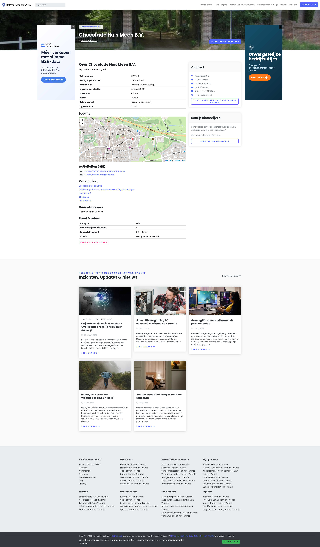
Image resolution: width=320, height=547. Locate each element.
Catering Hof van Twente (174, 467)
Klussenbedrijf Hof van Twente (94, 496)
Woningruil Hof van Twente (216, 496)
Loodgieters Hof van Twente (175, 477)
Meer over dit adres (93, 242)
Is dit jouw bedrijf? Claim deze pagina (215, 101)
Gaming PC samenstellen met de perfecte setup (212, 322)
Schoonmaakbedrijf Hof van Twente (96, 506)
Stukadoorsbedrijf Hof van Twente (178, 480)
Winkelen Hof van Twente (215, 464)
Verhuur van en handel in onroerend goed (104, 171)
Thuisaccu (84, 197)
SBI (217, 5)
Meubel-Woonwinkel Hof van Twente (221, 467)
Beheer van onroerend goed (100, 174)
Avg (81, 480)
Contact (293, 5)
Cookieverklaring (87, 477)
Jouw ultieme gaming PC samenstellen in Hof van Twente (156, 322)
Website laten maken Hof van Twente (138, 506)
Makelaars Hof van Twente (92, 509)
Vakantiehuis (85, 200)
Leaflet (169, 160)
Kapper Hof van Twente (132, 474)
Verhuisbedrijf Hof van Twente (176, 483)
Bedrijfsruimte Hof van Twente (217, 506)
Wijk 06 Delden (202, 87)
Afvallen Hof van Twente (132, 480)
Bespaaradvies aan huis (91, 27)
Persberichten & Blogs (267, 5)
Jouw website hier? (204, 95)
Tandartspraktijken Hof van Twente (179, 474)
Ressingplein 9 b (89, 40)
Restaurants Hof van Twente (176, 464)
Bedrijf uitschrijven (215, 141)
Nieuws (283, 5)
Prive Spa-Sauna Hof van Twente (219, 499)
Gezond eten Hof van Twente (134, 483)
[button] (132, 139)
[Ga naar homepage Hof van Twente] (17, 5)
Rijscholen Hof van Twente (133, 464)
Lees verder (89, 353)
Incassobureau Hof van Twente (218, 503)
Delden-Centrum (203, 83)
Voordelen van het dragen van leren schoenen (159, 396)
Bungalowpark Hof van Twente (218, 486)
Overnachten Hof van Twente (217, 480)
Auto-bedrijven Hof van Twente (177, 496)
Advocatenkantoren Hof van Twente (180, 512)
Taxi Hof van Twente (130, 470)
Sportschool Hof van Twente (134, 509)
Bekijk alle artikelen (230, 276)
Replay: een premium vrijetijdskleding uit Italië (97, 396)
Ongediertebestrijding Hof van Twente (221, 509)
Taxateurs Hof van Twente (92, 503)
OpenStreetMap (180, 160)
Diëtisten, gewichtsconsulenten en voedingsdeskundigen (106, 189)
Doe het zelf (85, 193)
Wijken (224, 5)
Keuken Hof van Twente (132, 496)
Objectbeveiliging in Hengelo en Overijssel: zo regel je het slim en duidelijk (101, 327)
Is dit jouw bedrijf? (225, 42)
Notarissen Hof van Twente (92, 499)
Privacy (82, 483)
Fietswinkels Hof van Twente (134, 467)
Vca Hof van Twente (130, 499)
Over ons (83, 474)
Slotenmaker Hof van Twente (176, 515)
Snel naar (205, 5)
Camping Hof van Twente (215, 477)
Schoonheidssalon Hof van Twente (178, 470)
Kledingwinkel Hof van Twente (135, 503)
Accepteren (231, 542)
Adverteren (309, 5)
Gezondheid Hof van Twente (134, 477)
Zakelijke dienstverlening (97, 319)
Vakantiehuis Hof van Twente (217, 483)
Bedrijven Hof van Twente (242, 5)
